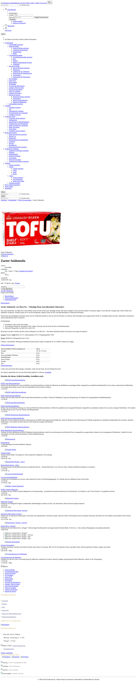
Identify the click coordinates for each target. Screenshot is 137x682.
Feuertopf (12, 141)
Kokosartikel (13, 82)
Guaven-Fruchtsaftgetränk (9, 477)
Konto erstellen (17, 21)
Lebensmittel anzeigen (16, 44)
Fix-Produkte (13, 79)
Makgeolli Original (7, 502)
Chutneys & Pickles (15, 93)
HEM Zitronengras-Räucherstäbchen (12, 418)
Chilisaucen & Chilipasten (21, 71)
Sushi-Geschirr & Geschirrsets (18, 125)
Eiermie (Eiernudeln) (7, 545)
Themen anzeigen (14, 165)
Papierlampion (13, 154)
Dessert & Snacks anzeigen (21, 97)
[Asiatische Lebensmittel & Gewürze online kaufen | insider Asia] (24, 3)
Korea (15, 174)
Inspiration (16, 185)
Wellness (11, 152)
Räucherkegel (5, 442)
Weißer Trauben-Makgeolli (9, 489)
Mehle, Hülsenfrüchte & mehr (22, 62)
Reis (14, 59)
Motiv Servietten (14, 127)
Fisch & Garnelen (14, 91)
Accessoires (12, 158)
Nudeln (15, 61)
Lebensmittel (9, 43)
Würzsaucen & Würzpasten (21, 77)
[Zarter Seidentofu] (7, 254)
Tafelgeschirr (13, 120)
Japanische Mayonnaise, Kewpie (11, 514)
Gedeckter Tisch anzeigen (17, 118)
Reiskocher (12, 138)
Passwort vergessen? (19, 23)
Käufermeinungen (10, 299)
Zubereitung (17, 98)
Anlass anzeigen (18, 177)
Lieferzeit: (4, 269)
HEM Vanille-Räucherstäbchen (11, 396)
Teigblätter (16, 64)
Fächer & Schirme (14, 156)
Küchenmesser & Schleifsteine (18, 140)
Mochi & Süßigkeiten (19, 102)
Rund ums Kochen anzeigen (18, 134)
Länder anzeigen (18, 168)
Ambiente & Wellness (12, 149)
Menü (3, 34)
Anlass (11, 176)
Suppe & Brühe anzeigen (21, 48)
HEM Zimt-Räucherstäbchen (10, 406)
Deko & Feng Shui (15, 159)
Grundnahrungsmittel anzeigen (22, 57)
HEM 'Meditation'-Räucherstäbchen (12, 430)
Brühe (15, 53)
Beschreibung (9, 296)
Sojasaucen (16, 70)
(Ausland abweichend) (25, 271)
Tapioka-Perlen (5, 453)
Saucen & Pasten (14, 66)
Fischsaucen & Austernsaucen (22, 73)
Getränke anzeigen (15, 107)
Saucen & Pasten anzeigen (21, 68)
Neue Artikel (9, 185)
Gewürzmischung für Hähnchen (11, 557)
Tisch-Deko (12, 129)
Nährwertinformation (11, 298)
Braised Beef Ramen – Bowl (10, 465)
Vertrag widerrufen (7, 653)
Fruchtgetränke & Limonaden (18, 113)
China (15, 170)
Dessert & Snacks (14, 95)
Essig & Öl (12, 80)
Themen (7, 163)
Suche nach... (26, 5)
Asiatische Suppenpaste (20, 50)
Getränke (8, 106)
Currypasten (17, 75)
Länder (11, 167)
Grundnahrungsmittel (15, 55)
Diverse (11, 143)
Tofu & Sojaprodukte (15, 89)
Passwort (12, 17)
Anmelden (48, 372)
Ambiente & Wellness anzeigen (19, 150)
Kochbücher (13, 145)
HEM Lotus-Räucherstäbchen (10, 383)
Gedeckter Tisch (10, 116)
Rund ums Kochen (11, 133)
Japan (14, 172)
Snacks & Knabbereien (20, 100)
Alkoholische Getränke (16, 111)
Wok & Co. (12, 136)
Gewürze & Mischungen (16, 86)
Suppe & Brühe (14, 46)
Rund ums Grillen (18, 181)
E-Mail (11, 15)
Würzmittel (12, 84)
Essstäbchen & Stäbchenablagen (19, 122)
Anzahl (3, 287)
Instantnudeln (17, 52)
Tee (10, 109)
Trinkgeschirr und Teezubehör (18, 124)
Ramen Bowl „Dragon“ (8, 526)
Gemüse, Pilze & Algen (16, 88)
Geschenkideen (18, 179)
